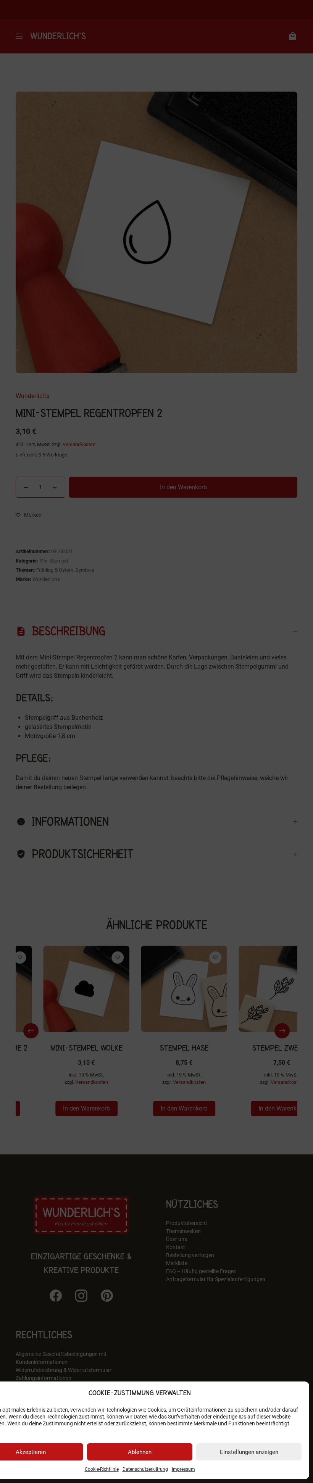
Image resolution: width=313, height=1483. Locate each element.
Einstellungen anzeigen (249, 1452)
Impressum (183, 1469)
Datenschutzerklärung (145, 1469)
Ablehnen (140, 1452)
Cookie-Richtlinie (102, 1469)
